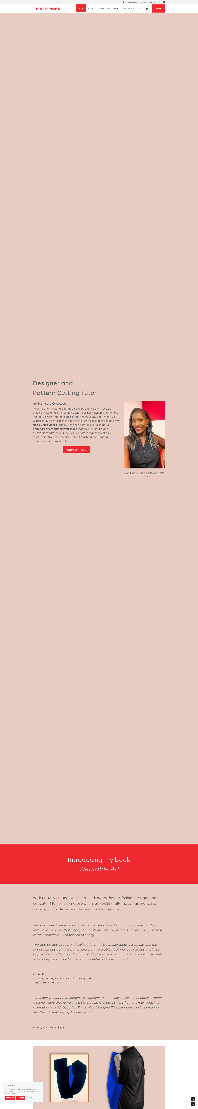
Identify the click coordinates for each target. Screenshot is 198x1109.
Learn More (15, 1091)
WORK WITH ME (76, 449)
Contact (159, 8)
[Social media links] (159, 2)
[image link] (46, 8)
